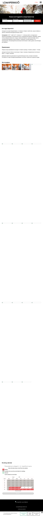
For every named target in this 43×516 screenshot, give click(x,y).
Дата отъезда (15, 19)
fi (35, 2)
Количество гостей (27, 19)
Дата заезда (4, 19)
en (36, 2)
